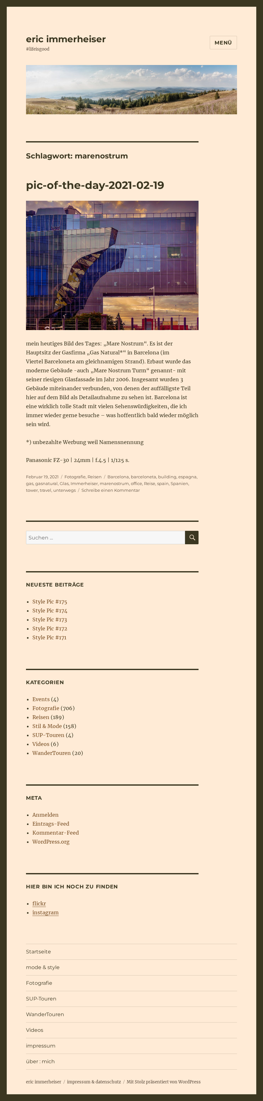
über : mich (40, 1061)
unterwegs (64, 490)
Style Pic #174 (49, 610)
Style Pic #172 (49, 628)
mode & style (43, 967)
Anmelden (45, 815)
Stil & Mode (47, 726)
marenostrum (114, 483)
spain (163, 483)
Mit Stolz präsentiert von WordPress (164, 1082)
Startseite (38, 952)
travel (45, 490)
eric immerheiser (66, 39)
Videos (40, 744)
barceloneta (143, 476)
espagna (187, 476)
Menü (223, 43)
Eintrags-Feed (50, 824)
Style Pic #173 (49, 619)
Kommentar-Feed (55, 833)
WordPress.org (51, 841)
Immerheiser (84, 483)
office (136, 483)
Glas (64, 483)
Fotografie (75, 476)
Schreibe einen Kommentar (110, 490)
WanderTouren (51, 753)
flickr (39, 903)
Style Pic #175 (49, 601)
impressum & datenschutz (94, 1082)
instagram (45, 912)
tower (32, 490)
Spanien (179, 483)
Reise (149, 483)
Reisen (95, 476)
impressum (40, 1046)
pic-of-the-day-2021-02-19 (95, 185)
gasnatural (46, 483)
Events (41, 699)
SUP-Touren (48, 735)
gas (29, 483)
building (167, 476)
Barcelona (118, 476)
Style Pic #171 (49, 637)
